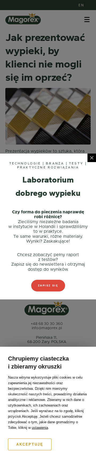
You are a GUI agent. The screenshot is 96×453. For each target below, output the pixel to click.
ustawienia (40, 428)
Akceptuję (29, 444)
